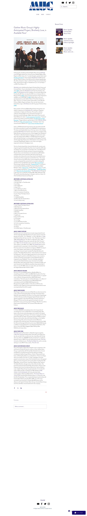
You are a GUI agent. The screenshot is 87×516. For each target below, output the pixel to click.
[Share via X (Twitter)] (17, 388)
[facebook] (66, 2)
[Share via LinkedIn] (21, 388)
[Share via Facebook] (14, 388)
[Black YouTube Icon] (62, 2)
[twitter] (69, 2)
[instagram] (73, 2)
